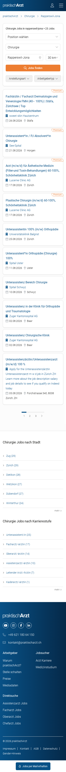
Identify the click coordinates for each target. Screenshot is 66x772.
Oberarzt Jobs (12, 716)
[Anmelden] (52, 5)
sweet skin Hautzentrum (24, 115)
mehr (57, 510)
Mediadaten (10, 685)
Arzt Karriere (44, 660)
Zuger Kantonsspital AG (23, 316)
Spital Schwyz (17, 287)
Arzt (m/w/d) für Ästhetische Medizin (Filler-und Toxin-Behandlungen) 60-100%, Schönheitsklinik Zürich (32, 170)
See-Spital (15, 145)
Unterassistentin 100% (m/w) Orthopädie (32, 229)
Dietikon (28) (13, 474)
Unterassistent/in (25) (18, 534)
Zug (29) (11, 455)
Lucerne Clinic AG (19, 180)
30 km (52, 57)
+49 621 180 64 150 (21, 635)
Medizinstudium (46, 667)
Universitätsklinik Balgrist (24, 234)
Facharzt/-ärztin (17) (18, 544)
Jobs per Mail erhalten (34, 766)
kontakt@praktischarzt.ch (24, 642)
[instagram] (13, 625)
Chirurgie (29, 16)
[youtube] (6, 625)
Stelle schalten (12, 672)
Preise (7, 678)
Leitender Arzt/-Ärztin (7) (20, 572)
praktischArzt (10, 16)
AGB (36, 748)
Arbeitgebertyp (45, 78)
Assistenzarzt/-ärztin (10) (20, 563)
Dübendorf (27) (14, 493)
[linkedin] (29, 625)
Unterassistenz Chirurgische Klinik (28, 335)
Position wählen (18, 37)
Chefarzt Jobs (12, 723)
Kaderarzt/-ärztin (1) (18, 582)
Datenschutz (50, 748)
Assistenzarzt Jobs (15, 703)
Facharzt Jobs (12, 710)
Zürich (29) (12, 465)
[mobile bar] (61, 5)
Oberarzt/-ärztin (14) (18, 553)
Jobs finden (35, 68)
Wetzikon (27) (14, 484)
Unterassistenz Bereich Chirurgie (26, 282)
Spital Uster (16, 263)
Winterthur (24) (15, 503)
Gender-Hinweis (12, 753)
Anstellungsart (17, 78)
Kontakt (24, 748)
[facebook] (21, 625)
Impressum (9, 748)
